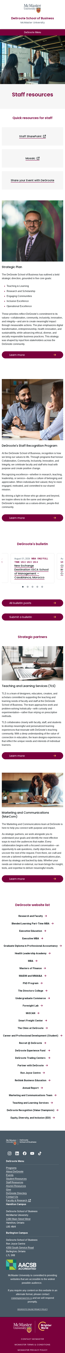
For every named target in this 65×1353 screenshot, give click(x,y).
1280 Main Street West (18, 1219)
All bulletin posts (20, 603)
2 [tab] (27, 587)
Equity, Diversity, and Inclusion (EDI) (31, 1117)
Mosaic (31, 158)
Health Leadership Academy (31, 953)
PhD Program (31, 983)
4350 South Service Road (20, 1247)
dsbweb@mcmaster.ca (21, 1298)
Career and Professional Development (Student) (31, 1035)
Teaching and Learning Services (31, 1102)
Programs (11, 1168)
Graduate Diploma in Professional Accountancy (31, 945)
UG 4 (35, 562)
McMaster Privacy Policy (32, 1350)
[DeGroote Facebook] (25, 1153)
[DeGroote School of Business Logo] (21, 1141)
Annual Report (32, 1087)
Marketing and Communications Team (31, 1095)
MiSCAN (31, 1013)
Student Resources (16, 1178)
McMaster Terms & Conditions (32, 1344)
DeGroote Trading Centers (31, 1058)
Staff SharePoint (31, 136)
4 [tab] (37, 587)
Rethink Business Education (31, 1080)
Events (9, 1175)
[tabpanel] (32, 568)
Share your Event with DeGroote (32, 180)
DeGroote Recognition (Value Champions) (31, 1110)
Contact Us (12, 1197)
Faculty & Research (17, 1200)
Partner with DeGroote (32, 1065)
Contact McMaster (32, 1339)
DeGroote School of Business (32, 18)
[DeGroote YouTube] (32, 1153)
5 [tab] (42, 587)
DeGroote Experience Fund (31, 1050)
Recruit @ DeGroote (31, 1043)
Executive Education (31, 931)
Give (8, 1189)
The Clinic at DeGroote (31, 1028)
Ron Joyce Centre (31, 1072)
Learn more (17, 355)
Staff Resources (14, 1182)
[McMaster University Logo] (32, 1326)
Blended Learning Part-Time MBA (31, 923)
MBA (33, 558)
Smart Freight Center (31, 1020)
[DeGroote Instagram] (10, 1153)
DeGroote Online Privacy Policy (32, 1309)
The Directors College (31, 990)
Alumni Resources (16, 1186)
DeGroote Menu (32, 32)
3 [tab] (32, 587)
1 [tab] (23, 587)
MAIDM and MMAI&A (31, 975)
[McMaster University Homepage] (32, 8)
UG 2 (23, 562)
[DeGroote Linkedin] (17, 1153)
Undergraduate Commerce (31, 998)
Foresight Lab (31, 1005)
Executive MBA (31, 938)
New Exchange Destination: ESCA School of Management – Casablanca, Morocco (31, 571)
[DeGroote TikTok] (39, 1153)
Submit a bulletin (20, 617)
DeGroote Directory (16, 1193)
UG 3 (29, 562)
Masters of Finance (32, 968)
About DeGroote (14, 1171)
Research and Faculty (31, 916)
